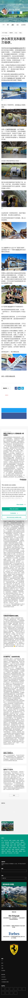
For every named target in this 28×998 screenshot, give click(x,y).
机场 (18, 845)
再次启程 (7, 842)
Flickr (24, 989)
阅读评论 (6, 388)
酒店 (3, 853)
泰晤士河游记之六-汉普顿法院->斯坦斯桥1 (13, 434)
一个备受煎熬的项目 (10, 129)
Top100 (6, 840)
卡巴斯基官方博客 (5, 982)
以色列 (14, 840)
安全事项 (23, 25)
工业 (3, 844)
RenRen (3, 993)
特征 (3, 849)
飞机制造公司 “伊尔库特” (14, 78)
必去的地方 (20, 844)
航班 (17, 851)
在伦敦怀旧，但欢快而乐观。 (12, 657)
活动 (7, 847)
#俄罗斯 (11, 32)
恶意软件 (4, 845)
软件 (24, 851)
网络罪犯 (9, 851)
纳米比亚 (17, 849)
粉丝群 (10, 306)
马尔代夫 (10, 853)
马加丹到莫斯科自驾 (15, 48)
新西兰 (18, 250)
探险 (8, 845)
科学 (10, 849)
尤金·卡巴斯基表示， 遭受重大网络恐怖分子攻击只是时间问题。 (14, 926)
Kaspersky (3, 979)
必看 (24, 844)
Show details (20, 504)
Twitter (13, 12)
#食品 (20, 32)
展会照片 (23, 842)
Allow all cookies (14, 509)
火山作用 (23, 847)
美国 (13, 851)
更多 (14, 795)
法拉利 (3, 847)
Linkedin (18, 12)
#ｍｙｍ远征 (4, 32)
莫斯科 (20, 851)
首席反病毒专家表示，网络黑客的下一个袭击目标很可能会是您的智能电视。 (14, 918)
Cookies (3, 977)
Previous (5, 95)
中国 (10, 840)
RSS (15, 993)
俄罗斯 (22, 840)
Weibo (7, 993)
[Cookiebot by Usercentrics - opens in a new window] (20, 480)
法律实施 (23, 845)
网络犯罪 (4, 851)
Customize (13, 513)
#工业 (16, 32)
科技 (13, 849)
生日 (6, 849)
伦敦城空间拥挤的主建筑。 (11, 616)
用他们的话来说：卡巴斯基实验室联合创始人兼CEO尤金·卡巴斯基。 (14, 937)
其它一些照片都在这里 (8, 376)
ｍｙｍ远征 (16, 853)
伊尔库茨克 (11, 71)
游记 (13, 25)
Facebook (10, 12)
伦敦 (18, 840)
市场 (11, 844)
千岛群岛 (12, 842)
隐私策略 (3, 974)
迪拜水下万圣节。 (8, 769)
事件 (8, 25)
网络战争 (23, 849)
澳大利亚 (15, 847)
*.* (3, 25)
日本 (15, 845)
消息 (17, 25)
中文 (23, 1)
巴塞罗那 (7, 844)
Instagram (15, 12)
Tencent (11, 993)
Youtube (19, 989)
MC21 (19, 105)
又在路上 (17, 842)
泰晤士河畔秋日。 (8, 753)
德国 (15, 844)
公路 (3, 842)
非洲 (6, 853)
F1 (2, 840)
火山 (19, 847)
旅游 (11, 845)
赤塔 (8, 54)
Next (23, 95)
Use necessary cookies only (14, 517)
